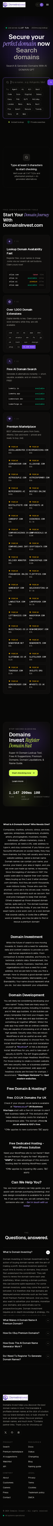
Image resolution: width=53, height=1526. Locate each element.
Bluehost (22, 1046)
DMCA (31, 1497)
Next (37, 104)
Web (24, 114)
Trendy (38, 109)
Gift (26, 99)
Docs (30, 1446)
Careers (6, 1487)
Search (6, 1446)
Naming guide (34, 1466)
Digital (28, 94)
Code (10, 94)
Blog (30, 1461)
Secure (28, 109)
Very (10, 114)
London (11, 104)
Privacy (31, 1477)
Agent (14, 89)
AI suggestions (10, 1456)
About (6, 1477)
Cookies (32, 1487)
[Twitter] (5, 1432)
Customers (8, 1482)
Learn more (17, 781)
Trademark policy (36, 1492)
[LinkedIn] (18, 1432)
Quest (17, 109)
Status (31, 1451)
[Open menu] (47, 4)
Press (5, 1492)
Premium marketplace (13, 1451)
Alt (29, 89)
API (4, 1466)
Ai (23, 89)
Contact (7, 1497)
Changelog (33, 1456)
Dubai (39, 94)
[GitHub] (12, 1432)
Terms (31, 1482)
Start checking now (21, 773)
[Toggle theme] (39, 5)
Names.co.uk (20, 1106)
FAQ (17, 99)
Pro (9, 109)
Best (38, 89)
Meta (29, 104)
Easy (10, 99)
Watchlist (7, 1461)
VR (17, 114)
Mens (20, 104)
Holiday (35, 99)
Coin (18, 94)
